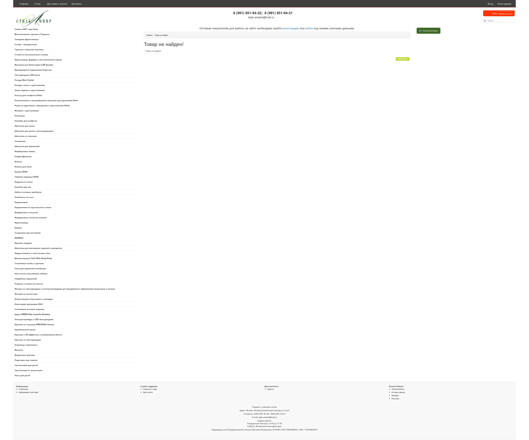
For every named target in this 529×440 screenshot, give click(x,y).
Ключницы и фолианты (26, 344)
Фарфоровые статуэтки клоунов (31, 217)
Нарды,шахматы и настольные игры (32, 253)
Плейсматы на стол (24, 197)
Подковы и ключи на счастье (29, 283)
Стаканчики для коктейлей (28, 232)
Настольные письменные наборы (31, 273)
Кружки (18, 227)
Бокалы (18, 161)
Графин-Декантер (23, 156)
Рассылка (395, 398)
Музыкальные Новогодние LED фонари (34, 64)
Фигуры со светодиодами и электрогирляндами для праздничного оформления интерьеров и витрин (65, 288)
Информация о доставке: (28, 392)
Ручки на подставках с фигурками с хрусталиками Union (42, 105)
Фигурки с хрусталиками (27, 110)
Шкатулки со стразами (26, 136)
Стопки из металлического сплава (31, 54)
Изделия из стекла (24, 181)
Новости (270, 389)
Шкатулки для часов (25, 125)
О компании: (23, 389)
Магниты (19, 349)
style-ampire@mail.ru (261, 17)
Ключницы (20, 115)
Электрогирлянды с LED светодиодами (34, 319)
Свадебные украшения (26, 278)
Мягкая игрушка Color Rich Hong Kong (33, 258)
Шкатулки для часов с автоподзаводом (34, 131)
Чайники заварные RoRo (27, 176)
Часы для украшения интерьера (30, 268)
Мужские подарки (23, 243)
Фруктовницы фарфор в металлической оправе (38, 59)
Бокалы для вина (23, 166)
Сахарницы (20, 141)
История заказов (398, 392)
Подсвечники (21, 202)
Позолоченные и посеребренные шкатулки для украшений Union (46, 100)
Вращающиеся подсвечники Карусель (33, 69)
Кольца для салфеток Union (28, 95)
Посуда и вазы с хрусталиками (30, 85)
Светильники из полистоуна (28, 370)
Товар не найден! (161, 35)
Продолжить (402, 59)
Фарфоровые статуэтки (26, 212)
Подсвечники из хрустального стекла (33, 207)
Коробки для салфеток (26, 120)
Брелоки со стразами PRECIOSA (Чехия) (34, 324)
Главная (149, 35)
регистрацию (290, 28)
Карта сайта (148, 392)
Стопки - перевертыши (26, 44)
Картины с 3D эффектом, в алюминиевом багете (38, 334)
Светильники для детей (26, 365)
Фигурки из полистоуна (26, 293)
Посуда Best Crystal (24, 80)
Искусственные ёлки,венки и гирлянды (34, 299)
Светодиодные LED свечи (27, 74)
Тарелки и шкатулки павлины (29, 49)
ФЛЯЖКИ (19, 237)
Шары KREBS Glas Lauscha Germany (32, 314)
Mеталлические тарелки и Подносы (32, 34)
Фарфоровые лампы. (25, 151)
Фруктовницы (21, 222)
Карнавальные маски (25, 329)
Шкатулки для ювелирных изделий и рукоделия (38, 248)
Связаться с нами (150, 389)
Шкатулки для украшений (27, 146)
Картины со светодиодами (28, 339)
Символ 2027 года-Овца (26, 29)
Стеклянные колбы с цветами (29, 263)
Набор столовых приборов (28, 192)
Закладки (395, 395)
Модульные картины (25, 355)
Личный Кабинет (398, 389)
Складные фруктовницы (27, 39)
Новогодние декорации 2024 (29, 304)
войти (309, 28)
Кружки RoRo (21, 171)
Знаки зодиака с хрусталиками (30, 90)
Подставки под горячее (26, 360)
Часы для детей (22, 375)
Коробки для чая (23, 187)
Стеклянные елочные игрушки (29, 309)
